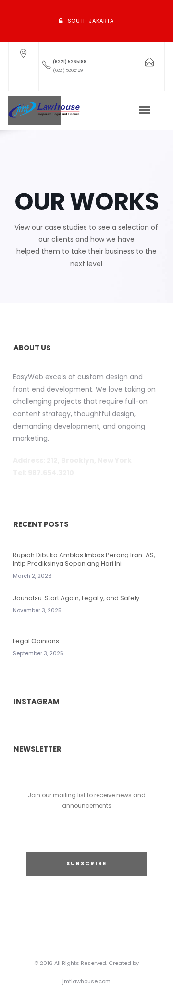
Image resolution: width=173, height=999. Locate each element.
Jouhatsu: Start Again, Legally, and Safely (76, 598)
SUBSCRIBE (86, 863)
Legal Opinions (36, 641)
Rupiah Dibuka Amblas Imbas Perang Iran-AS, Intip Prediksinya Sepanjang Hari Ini (84, 559)
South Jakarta (91, 20)
